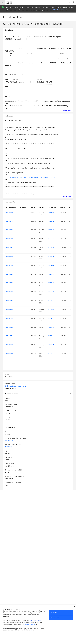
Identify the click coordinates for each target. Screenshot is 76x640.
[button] (74, 606)
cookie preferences (36, 620)
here (31, 630)
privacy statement (30, 624)
